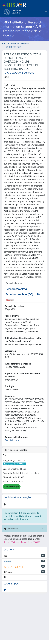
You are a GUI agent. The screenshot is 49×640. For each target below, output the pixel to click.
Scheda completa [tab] (16, 289)
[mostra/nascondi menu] (46, 12)
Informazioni (12, 528)
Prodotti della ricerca (18, 43)
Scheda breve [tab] (14, 283)
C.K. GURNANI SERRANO (19, 72)
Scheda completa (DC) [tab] (19, 294)
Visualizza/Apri (11, 486)
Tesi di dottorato (12, 46)
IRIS (3, 43)
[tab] (38, 294)
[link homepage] (15, 5)
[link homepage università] (13, 12)
